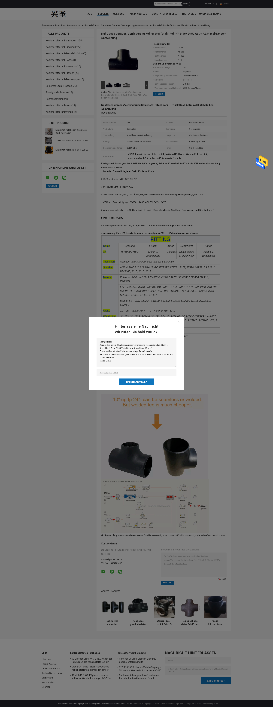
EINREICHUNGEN (136, 381)
